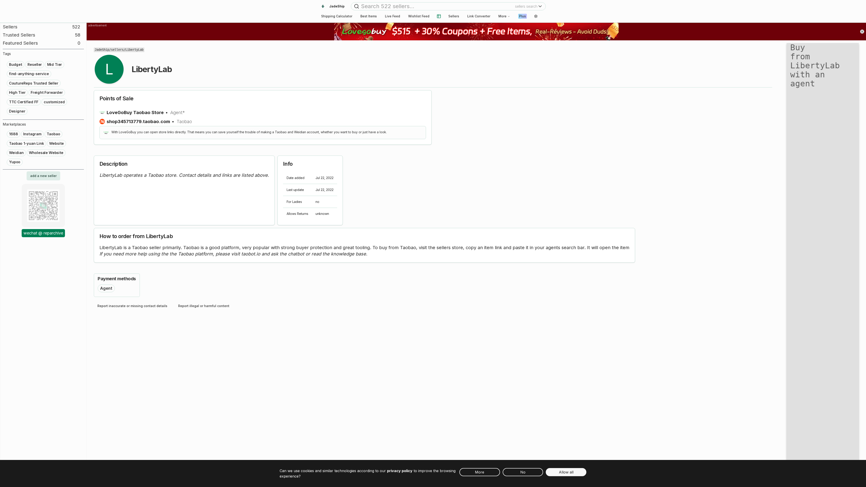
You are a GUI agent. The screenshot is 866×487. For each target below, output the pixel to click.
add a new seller (43, 176)
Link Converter (478, 16)
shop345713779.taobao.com (138, 121)
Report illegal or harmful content (203, 306)
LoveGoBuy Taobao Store (135, 112)
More (502, 16)
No (522, 472)
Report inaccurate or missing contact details (132, 306)
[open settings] (535, 16)
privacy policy (399, 471)
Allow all (566, 472)
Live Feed (392, 16)
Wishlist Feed (418, 16)
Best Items (368, 16)
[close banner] (862, 32)
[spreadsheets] (439, 16)
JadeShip (102, 49)
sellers (117, 49)
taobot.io (250, 254)
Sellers (453, 16)
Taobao (184, 121)
